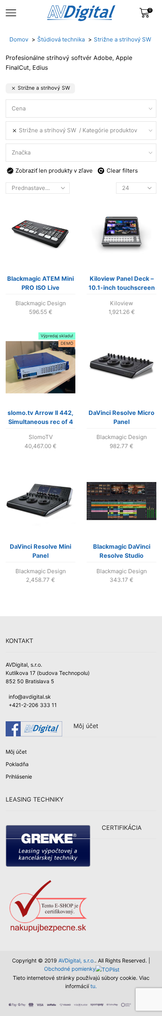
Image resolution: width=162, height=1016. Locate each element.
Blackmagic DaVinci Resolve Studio (121, 551)
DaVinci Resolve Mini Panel (40, 551)
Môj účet (16, 751)
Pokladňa (17, 764)
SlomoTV (41, 437)
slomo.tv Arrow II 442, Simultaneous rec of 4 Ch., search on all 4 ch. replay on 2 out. (40, 418)
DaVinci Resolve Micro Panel (121, 417)
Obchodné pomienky (70, 969)
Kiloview (121, 303)
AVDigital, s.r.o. (76, 960)
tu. (93, 986)
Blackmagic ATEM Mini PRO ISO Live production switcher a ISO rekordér (40, 284)
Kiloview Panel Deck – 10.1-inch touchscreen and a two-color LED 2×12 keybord (122, 284)
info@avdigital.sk (30, 696)
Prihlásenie (19, 776)
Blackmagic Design (40, 303)
